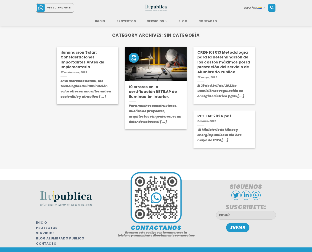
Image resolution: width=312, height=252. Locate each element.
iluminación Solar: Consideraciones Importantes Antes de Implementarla (82, 60)
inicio (41, 222)
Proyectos (126, 21)
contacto (46, 244)
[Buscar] (271, 8)
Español (250, 8)
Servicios (155, 21)
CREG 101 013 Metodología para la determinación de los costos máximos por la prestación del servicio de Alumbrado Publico (223, 62)
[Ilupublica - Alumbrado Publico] (156, 8)
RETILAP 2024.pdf (214, 116)
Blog (182, 21)
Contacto (207, 21)
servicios (45, 233)
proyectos (47, 228)
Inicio (100, 21)
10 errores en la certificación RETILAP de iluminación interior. (153, 91)
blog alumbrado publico (60, 238)
